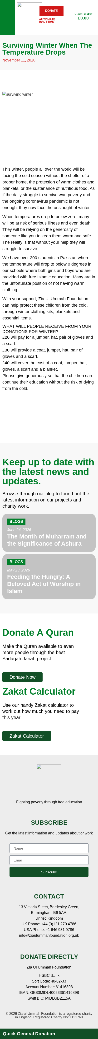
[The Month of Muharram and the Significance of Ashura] (49, 533)
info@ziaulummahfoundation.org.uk (49, 935)
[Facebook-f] (26, 946)
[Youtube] (49, 946)
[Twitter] (37, 946)
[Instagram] (60, 946)
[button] (49, 1034)
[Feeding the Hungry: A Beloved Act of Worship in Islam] (49, 576)
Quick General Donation (29, 1033)
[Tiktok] (72, 946)
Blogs (16, 522)
